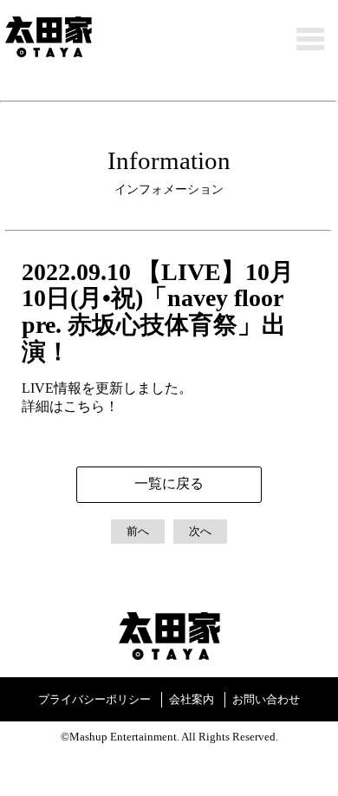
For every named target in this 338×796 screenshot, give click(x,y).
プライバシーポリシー (94, 699)
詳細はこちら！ (70, 406)
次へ (200, 531)
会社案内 (191, 699)
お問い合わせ (266, 699)
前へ (138, 531)
